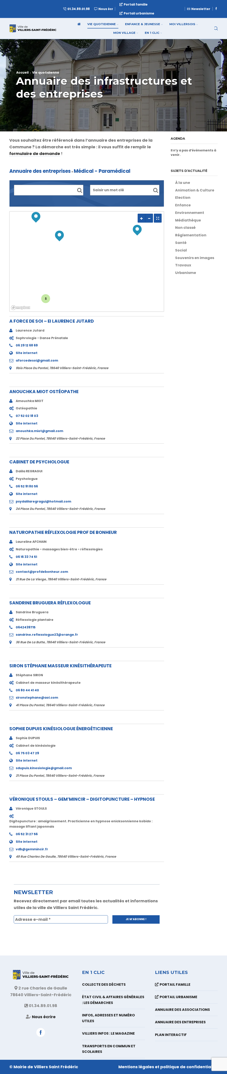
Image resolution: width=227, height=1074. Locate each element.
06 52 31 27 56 (27, 834)
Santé (180, 242)
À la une (182, 182)
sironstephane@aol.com (37, 697)
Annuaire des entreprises (180, 1022)
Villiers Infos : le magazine (108, 1033)
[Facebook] (216, 8)
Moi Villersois (182, 24)
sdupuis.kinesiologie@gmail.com (44, 768)
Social (181, 250)
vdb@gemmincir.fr (32, 849)
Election (182, 197)
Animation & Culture (194, 190)
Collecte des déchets (104, 984)
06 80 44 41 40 (27, 690)
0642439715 (25, 627)
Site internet (26, 353)
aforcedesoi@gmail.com (37, 360)
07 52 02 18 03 (27, 416)
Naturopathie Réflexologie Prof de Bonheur (63, 532)
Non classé (185, 227)
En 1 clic (152, 32)
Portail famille (136, 4)
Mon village (124, 32)
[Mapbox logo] (20, 307)
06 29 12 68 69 (27, 345)
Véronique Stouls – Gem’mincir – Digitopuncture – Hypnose (82, 799)
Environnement (189, 212)
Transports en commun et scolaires (108, 1049)
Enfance (183, 205)
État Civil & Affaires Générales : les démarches (113, 999)
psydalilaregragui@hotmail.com (43, 501)
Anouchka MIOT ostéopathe (43, 391)
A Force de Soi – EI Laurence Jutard (51, 321)
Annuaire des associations (182, 1009)
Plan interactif (171, 1034)
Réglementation (190, 235)
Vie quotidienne (101, 24)
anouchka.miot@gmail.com (39, 431)
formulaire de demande (34, 153)
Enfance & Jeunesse (142, 24)
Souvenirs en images (194, 257)
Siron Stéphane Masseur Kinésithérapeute (60, 666)
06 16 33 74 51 (26, 557)
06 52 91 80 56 (27, 486)
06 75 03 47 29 (27, 753)
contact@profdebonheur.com (42, 571)
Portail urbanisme (139, 13)
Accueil (22, 72)
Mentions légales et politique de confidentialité (168, 1067)
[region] (87, 261)
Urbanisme (185, 272)
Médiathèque (188, 220)
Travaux (183, 265)
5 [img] (46, 298)
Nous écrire (44, 1017)
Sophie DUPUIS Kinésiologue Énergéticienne (61, 729)
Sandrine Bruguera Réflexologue (50, 603)
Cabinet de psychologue (39, 462)
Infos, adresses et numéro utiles (108, 1018)
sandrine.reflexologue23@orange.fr (47, 634)
